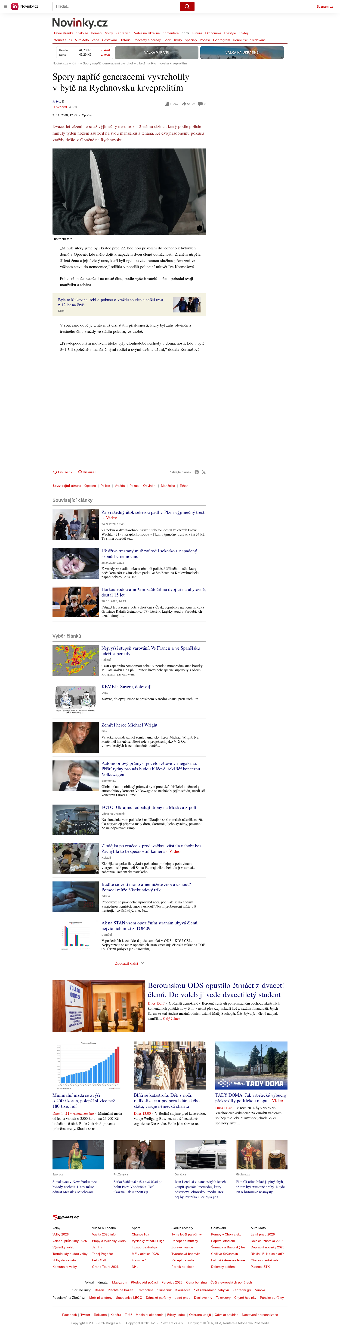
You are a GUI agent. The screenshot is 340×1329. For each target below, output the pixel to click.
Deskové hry (203, 1297)
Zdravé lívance (182, 1247)
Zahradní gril (242, 1290)
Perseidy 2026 (171, 1282)
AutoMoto (82, 40)
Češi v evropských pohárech (231, 1282)
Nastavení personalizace (260, 1315)
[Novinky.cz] (80, 24)
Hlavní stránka (63, 33)
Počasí (205, 40)
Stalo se (82, 33)
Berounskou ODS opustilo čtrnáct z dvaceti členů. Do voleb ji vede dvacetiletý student (216, 989)
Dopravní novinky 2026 (267, 1247)
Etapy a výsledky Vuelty (109, 1241)
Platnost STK (260, 1266)
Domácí (96, 33)
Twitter (85, 1315)
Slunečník (164, 1290)
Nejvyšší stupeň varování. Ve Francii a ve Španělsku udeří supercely (151, 651)
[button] (129, 191)
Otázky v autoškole (264, 1260)
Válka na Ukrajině (147, 33)
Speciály (191, 40)
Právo (56, 101)
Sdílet (191, 104)
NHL (135, 1266)
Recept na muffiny (184, 1241)
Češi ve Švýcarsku (224, 1254)
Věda (95, 40)
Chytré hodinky (245, 1297)
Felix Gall (99, 1260)
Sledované (258, 40)
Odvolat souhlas (226, 1315)
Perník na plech (182, 1266)
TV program (221, 40)
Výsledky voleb (63, 1247)
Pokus (134, 485)
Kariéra (116, 1315)
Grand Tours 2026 (105, 1266)
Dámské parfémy (158, 1297)
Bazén (99, 1290)
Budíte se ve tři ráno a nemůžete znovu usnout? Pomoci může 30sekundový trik (146, 887)
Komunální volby (65, 1266)
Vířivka (260, 1290)
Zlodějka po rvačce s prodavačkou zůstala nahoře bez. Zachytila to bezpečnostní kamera (152, 848)
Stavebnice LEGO (129, 1297)
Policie (105, 485)
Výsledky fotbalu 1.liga (148, 1241)
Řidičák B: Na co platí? (267, 1254)
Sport (167, 40)
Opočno (90, 485)
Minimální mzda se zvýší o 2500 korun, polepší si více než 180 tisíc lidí (84, 1100)
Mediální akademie (150, 1315)
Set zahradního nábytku (211, 1290)
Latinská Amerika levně (228, 1260)
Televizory (223, 1297)
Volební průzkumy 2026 (70, 1241)
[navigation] (5, 6)
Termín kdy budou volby (70, 1254)
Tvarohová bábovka (186, 1254)
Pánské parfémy (272, 1297)
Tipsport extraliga (144, 1247)
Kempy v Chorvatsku (226, 1234)
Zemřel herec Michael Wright (130, 725)
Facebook (69, 1315)
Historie (125, 40)
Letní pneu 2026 (263, 1234)
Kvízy (178, 40)
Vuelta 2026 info (104, 1234)
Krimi (185, 33)
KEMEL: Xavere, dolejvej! (127, 686)
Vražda (120, 485)
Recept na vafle (182, 1260)
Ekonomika (213, 33)
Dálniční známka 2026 (267, 1241)
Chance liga (140, 1234)
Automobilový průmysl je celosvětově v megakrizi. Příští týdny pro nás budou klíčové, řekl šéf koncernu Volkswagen (151, 768)
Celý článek (171, 1018)
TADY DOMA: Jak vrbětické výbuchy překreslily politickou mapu (251, 1098)
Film (104, 731)
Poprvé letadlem (223, 1241)
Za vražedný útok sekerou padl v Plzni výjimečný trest (153, 512)
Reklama (100, 1315)
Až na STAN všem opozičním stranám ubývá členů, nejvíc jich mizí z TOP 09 (150, 925)
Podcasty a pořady (147, 40)
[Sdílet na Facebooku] (197, 472)
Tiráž (128, 1315)
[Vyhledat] (187, 6)
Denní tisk (240, 40)
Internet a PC (62, 40)
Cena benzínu (196, 1282)
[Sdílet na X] (203, 472)
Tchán (184, 485)
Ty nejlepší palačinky (186, 1234)
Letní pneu (182, 1297)
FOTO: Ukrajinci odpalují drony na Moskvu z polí (149, 807)
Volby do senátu (64, 1260)
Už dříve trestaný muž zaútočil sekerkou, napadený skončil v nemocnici (149, 553)
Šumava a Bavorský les (228, 1247)
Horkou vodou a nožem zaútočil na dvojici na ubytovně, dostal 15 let (154, 592)
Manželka (168, 485)
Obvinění (149, 485)
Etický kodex (176, 1315)
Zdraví (106, 896)
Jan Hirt (97, 1247)
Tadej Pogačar (102, 1254)
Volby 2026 (61, 1234)
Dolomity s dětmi (223, 1266)
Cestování (109, 40)
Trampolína (145, 1290)
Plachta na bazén (120, 1290)
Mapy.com (119, 1282)
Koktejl (243, 33)
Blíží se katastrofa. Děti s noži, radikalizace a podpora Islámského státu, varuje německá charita (167, 1100)
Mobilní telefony (100, 1297)
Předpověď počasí (144, 1282)
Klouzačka (182, 1290)
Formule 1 (139, 1260)
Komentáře (171, 33)
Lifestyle (230, 33)
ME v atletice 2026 (145, 1254)
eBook (174, 104)
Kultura (197, 33)
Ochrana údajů (200, 1315)
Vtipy (105, 693)
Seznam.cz (325, 6)
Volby (109, 33)
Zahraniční (123, 33)
